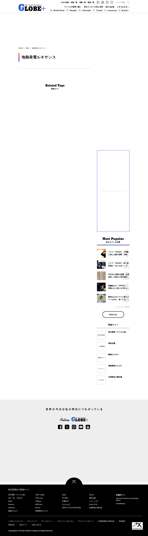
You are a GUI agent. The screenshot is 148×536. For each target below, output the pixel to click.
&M (9, 498)
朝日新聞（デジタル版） (17, 495)
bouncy (37, 508)
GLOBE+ (32, 7)
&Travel (19, 498)
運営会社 (11, 525)
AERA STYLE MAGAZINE (71, 508)
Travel (99, 10)
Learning (111, 10)
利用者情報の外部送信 (106, 521)
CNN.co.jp (39, 498)
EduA (10, 501)
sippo (64, 495)
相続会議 (92, 498)
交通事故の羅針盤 (95, 508)
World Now (59, 10)
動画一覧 (91, 2)
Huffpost (38, 501)
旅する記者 (110, 7)
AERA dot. (39, 504)
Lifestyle (86, 10)
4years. (91, 495)
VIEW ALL (113, 314)
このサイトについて (15, 521)
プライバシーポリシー (86, 521)
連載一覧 (82, 2)
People (73, 10)
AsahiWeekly (120, 503)
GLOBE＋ (65, 498)
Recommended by (120, 306)
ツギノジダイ (94, 501)
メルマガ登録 (120, 2)
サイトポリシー (47, 521)
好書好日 (65, 501)
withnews (11, 508)
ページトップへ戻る (74, 486)
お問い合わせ (36, 525)
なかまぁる (66, 504)
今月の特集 (65, 2)
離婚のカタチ (13, 511)
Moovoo (11, 504)
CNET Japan (39, 495)
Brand (125, 10)
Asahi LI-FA (93, 504)
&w (13, 498)
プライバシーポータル (65, 521)
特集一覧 (74, 2)
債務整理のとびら (41, 511)
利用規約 (122, 521)
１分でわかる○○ (123, 7)
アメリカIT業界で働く (72, 7)
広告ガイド (23, 525)
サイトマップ (32, 521)
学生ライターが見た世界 (93, 7)
